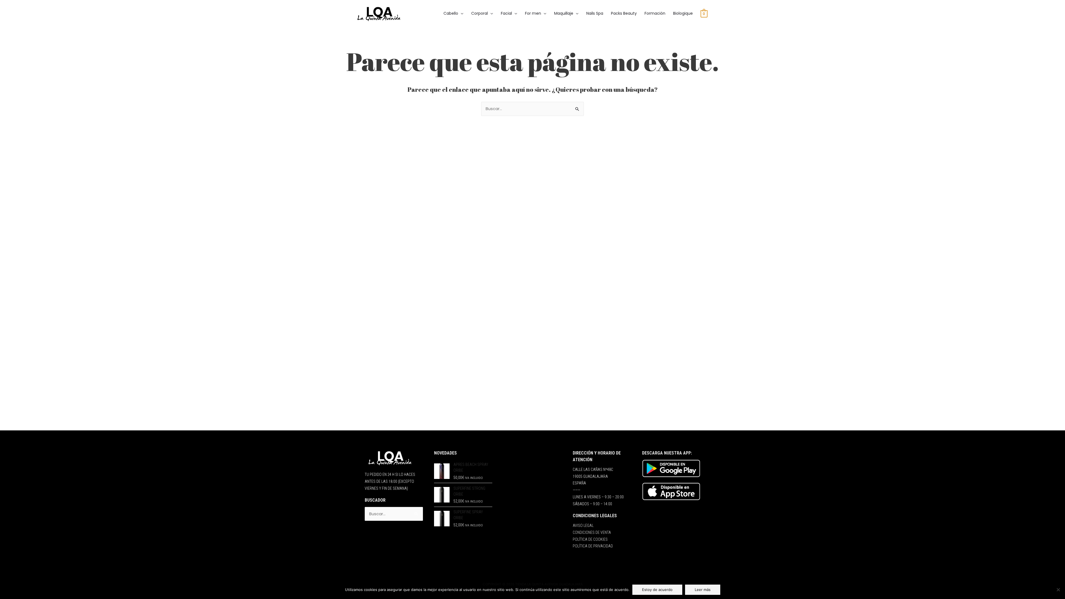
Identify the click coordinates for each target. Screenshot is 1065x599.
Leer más (703, 589)
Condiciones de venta (592, 532)
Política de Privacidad (593, 546)
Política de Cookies (590, 539)
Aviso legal (583, 525)
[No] (1058, 589)
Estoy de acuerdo (657, 589)
